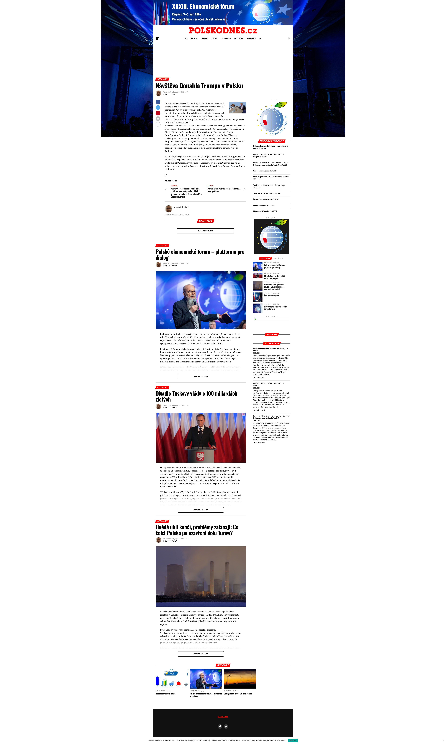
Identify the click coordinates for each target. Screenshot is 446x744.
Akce (261, 38)
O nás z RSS (273, 343)
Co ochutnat (239, 38)
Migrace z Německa (261, 211)
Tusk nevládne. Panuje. (262, 193)
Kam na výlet (251, 38)
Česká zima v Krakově (262, 199)
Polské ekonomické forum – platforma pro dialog (270, 349)
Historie (215, 38)
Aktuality (194, 38)
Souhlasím (293, 740)
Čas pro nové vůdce (261, 171)
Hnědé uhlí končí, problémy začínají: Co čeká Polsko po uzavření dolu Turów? (271, 417)
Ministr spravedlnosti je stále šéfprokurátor (271, 177)
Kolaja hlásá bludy (260, 205)
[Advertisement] (223, 60)
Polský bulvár (226, 38)
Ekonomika (204, 38)
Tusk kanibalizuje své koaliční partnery (269, 185)
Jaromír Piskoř (171, 94)
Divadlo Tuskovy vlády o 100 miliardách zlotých (268, 384)
